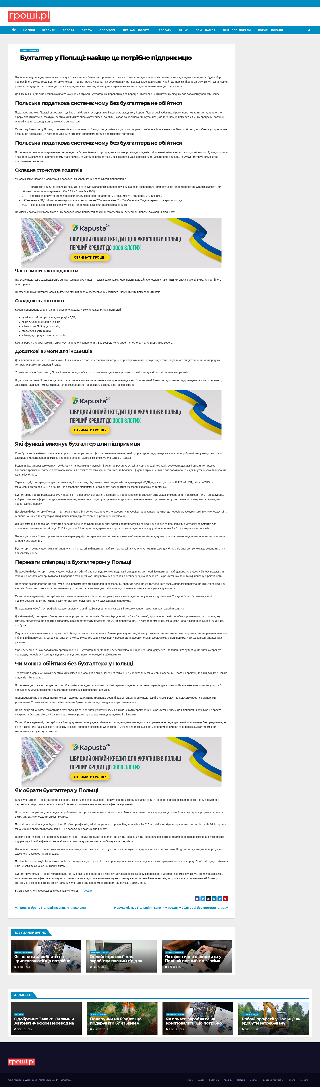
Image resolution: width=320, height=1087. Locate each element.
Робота (68, 30)
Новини (29, 30)
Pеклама (19, 1015)
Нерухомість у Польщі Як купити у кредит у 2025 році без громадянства (169, 907)
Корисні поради (270, 30)
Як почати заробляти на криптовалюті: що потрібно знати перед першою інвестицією (42, 963)
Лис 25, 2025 (100, 1029)
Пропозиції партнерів (272, 1080)
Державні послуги (137, 30)
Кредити (48, 30)
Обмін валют (205, 30)
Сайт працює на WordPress (22, 1080)
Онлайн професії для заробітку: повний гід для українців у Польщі (116, 960)
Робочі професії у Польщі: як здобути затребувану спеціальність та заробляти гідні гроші (271, 1025)
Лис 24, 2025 (176, 1029)
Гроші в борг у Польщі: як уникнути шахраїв (52, 907)
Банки (183, 30)
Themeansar (65, 1080)
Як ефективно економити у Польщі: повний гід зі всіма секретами (193, 960)
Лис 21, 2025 (252, 1029)
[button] (309, 30)
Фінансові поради (237, 30)
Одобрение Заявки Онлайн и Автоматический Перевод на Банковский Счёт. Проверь (44, 1023)
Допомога (107, 30)
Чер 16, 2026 (24, 1029)
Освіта (87, 30)
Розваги (165, 30)
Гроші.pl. (87, 890)
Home (190, 1080)
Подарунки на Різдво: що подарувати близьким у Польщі (115, 1023)
